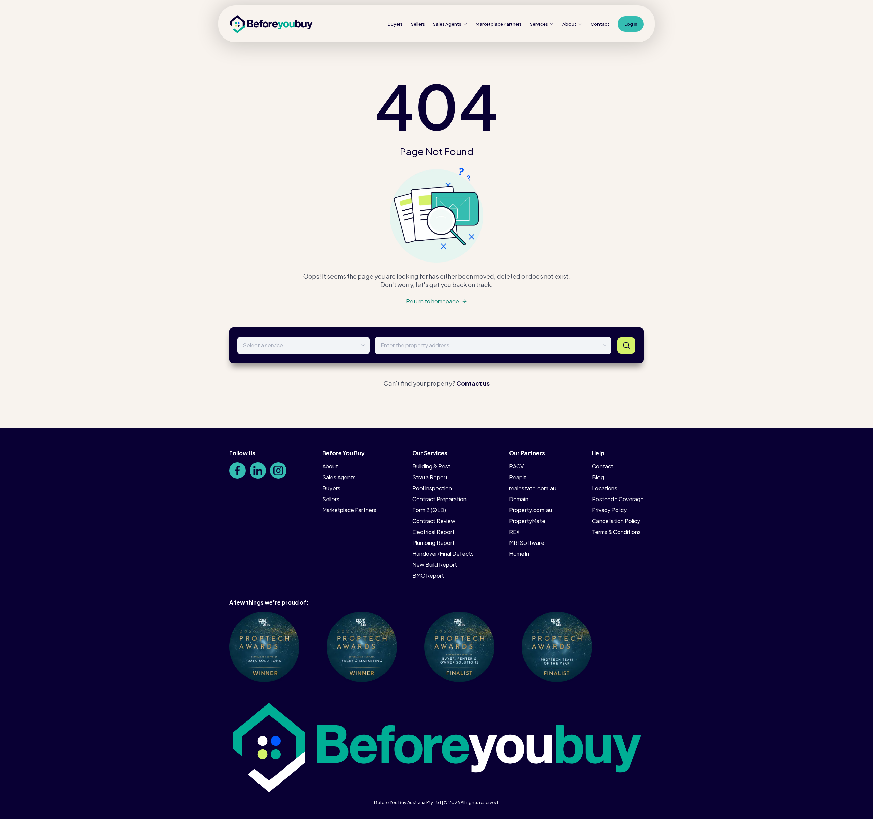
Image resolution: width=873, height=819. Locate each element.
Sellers (418, 24)
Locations (604, 488)
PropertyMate (527, 520)
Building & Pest (431, 466)
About (569, 24)
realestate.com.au (532, 488)
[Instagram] (278, 470)
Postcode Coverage (618, 499)
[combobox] (493, 345)
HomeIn (519, 553)
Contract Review (433, 520)
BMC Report (428, 575)
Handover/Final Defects (443, 553)
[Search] (626, 345)
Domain (518, 499)
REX (514, 531)
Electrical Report (433, 531)
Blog (598, 477)
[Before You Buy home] (271, 24)
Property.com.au (530, 509)
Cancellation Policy (616, 520)
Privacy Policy (609, 509)
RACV (516, 466)
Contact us (473, 383)
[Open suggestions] (604, 345)
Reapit (517, 477)
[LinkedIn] (258, 470)
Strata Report (430, 477)
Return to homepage (432, 301)
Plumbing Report (433, 542)
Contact (600, 24)
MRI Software (526, 542)
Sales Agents (447, 24)
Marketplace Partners (349, 509)
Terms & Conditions (616, 531)
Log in (630, 24)
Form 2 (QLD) (429, 509)
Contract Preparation (439, 499)
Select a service (263, 345)
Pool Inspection (432, 488)
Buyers (395, 24)
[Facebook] (237, 470)
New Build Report (434, 564)
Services (539, 24)
